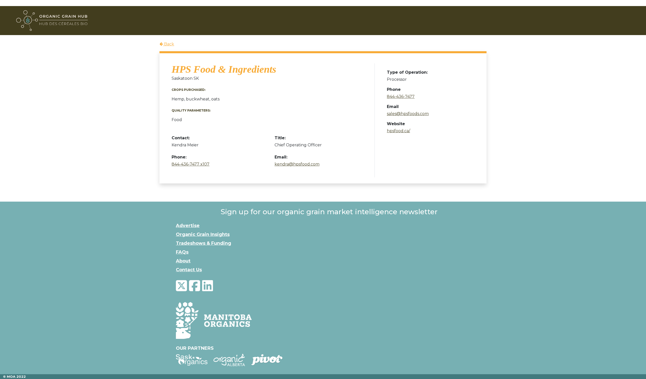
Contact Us (189, 270)
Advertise (188, 225)
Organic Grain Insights (203, 234)
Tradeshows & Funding (203, 243)
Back (168, 44)
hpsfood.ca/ (398, 130)
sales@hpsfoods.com (408, 113)
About (183, 261)
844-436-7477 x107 (190, 164)
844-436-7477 (401, 96)
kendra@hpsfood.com (297, 164)
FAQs (182, 252)
